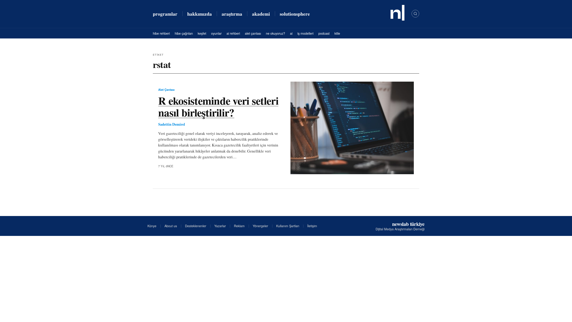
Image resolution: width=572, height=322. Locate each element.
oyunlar (216, 33)
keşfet (202, 33)
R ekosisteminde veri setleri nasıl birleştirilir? (218, 106)
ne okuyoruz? (275, 33)
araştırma (232, 13)
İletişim (312, 226)
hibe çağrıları (184, 33)
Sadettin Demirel (171, 124)
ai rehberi (233, 33)
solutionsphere (295, 13)
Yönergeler (260, 226)
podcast (324, 33)
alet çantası (253, 33)
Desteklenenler (195, 226)
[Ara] (415, 13)
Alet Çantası (166, 89)
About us (170, 226)
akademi (261, 13)
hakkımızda (199, 13)
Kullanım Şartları (287, 226)
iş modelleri (305, 33)
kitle (337, 33)
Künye (151, 226)
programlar (165, 13)
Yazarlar (220, 226)
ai (291, 33)
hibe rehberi (161, 33)
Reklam (239, 226)
